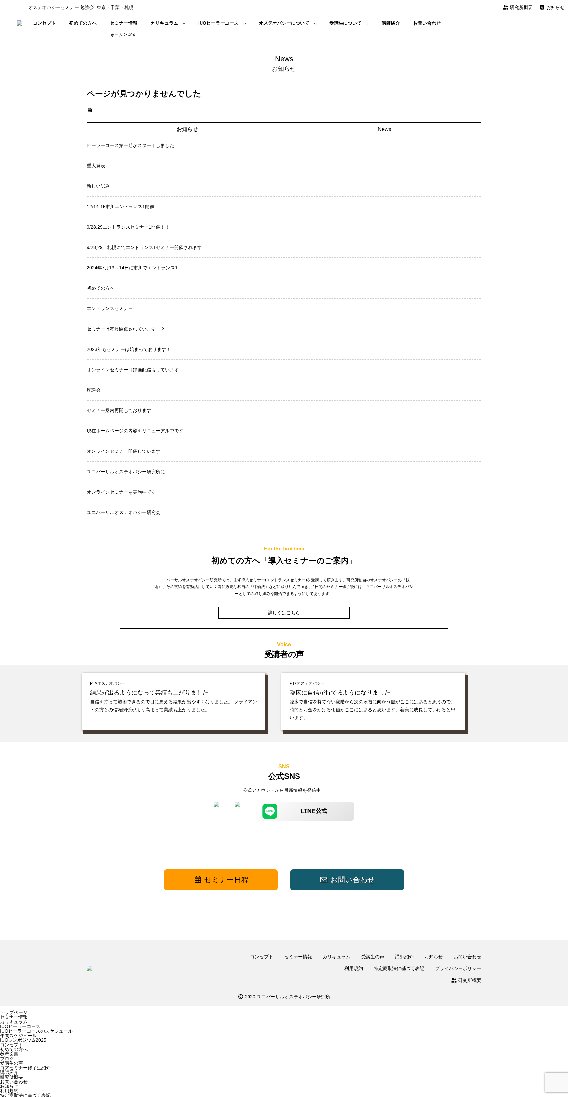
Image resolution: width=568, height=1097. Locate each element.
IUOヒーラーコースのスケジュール (36, 1031)
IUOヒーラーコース (218, 23)
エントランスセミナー (110, 308)
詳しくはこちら (284, 612)
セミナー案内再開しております (119, 410)
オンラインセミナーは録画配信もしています (133, 369)
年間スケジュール (18, 1035)
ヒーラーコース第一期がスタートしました (130, 145)
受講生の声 (372, 956)
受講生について (345, 23)
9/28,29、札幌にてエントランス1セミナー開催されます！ (146, 247)
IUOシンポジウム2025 (23, 1040)
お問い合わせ (427, 23)
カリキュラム (164, 23)
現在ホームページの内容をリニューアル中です (135, 430)
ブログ (7, 1058)
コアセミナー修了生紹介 (25, 1067)
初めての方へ (83, 23)
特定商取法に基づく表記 (399, 968)
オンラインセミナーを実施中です (121, 492)
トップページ (14, 1012)
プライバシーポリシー (458, 968)
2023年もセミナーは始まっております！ (129, 349)
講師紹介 (391, 23)
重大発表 (96, 165)
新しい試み (98, 186)
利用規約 (353, 968)
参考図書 (9, 1054)
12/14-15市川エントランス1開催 (120, 206)
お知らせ (555, 7)
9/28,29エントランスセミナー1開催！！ (128, 227)
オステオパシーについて (284, 23)
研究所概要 (521, 7)
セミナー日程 (225, 880)
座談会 (94, 390)
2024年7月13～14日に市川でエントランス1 (132, 267)
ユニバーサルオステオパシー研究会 (123, 512)
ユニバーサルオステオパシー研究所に (126, 471)
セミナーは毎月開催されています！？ (126, 328)
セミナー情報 (123, 23)
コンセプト (44, 23)
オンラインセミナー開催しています (123, 451)
